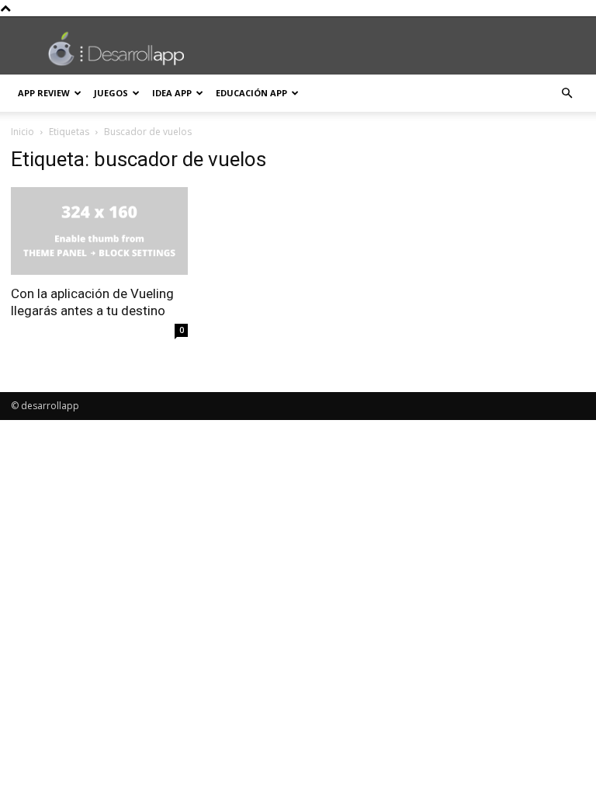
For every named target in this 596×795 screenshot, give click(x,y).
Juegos (111, 93)
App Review (44, 93)
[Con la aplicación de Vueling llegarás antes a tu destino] (99, 231)
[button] (566, 93)
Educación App (251, 93)
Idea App (172, 93)
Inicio (22, 131)
